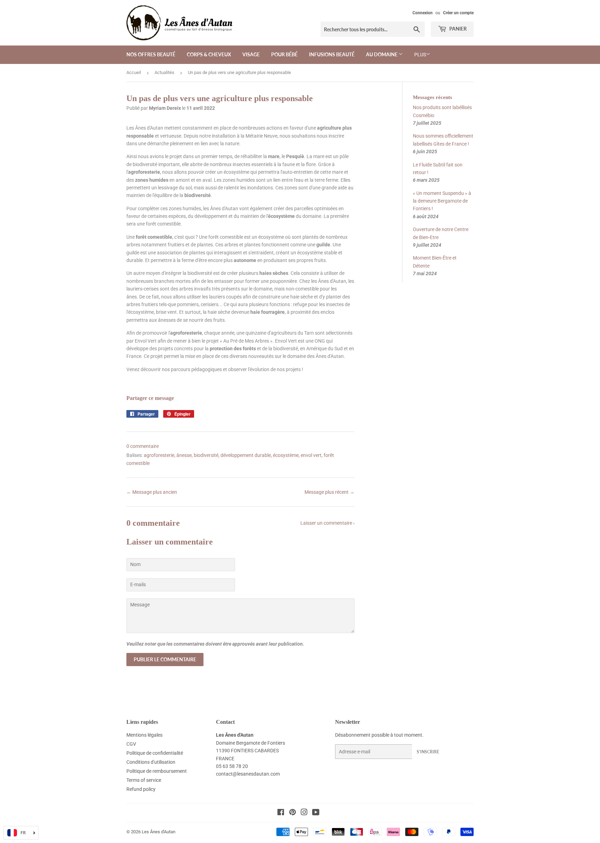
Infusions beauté (332, 54)
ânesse (184, 455)
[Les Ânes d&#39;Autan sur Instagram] (304, 813)
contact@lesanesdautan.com (248, 774)
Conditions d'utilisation (150, 762)
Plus (420, 54)
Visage (251, 54)
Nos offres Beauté (150, 54)
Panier (457, 29)
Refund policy (141, 789)
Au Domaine (382, 54)
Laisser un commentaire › (327, 523)
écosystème (286, 455)
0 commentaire (142, 446)
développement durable (245, 455)
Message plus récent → (330, 492)
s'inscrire (428, 751)
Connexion (422, 12)
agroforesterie (159, 455)
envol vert (311, 455)
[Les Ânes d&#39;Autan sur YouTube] (315, 813)
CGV (131, 744)
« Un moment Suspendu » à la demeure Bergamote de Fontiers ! (442, 201)
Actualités (164, 72)
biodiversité (206, 455)
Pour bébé (284, 54)
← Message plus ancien (151, 492)
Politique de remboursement (156, 771)
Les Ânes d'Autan (158, 831)
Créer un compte (458, 12)
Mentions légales (144, 735)
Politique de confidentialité (154, 753)
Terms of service (143, 780)
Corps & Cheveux (209, 54)
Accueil (133, 72)
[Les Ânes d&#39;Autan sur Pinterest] (292, 813)
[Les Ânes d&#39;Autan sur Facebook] (280, 813)
